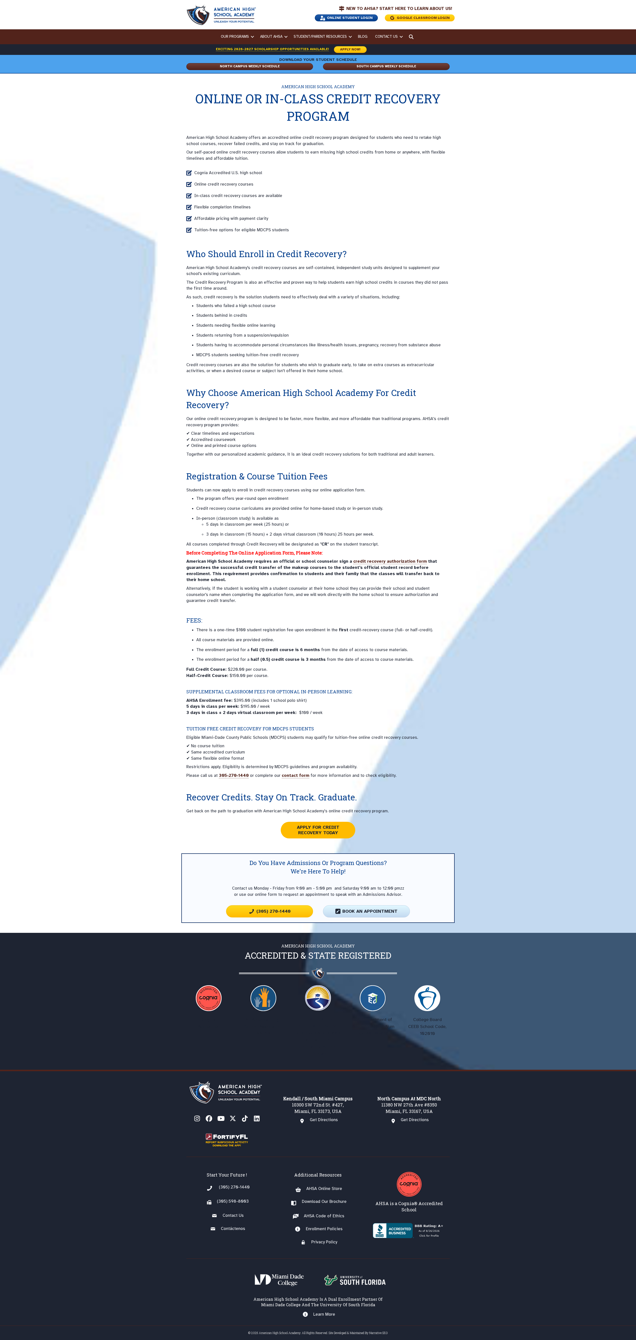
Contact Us (386, 36)
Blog (362, 36)
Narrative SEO (378, 1333)
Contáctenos (233, 1228)
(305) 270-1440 (234, 1187)
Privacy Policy (324, 1242)
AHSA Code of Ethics (324, 1216)
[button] (252, 37)
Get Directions (324, 1119)
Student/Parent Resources (320, 36)
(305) (222, 1201)
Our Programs (235, 36)
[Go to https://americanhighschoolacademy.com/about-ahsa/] (409, 1192)
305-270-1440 (234, 775)
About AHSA (271, 36)
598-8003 (238, 1201)
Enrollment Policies (324, 1228)
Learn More (324, 1314)
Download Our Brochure (324, 1201)
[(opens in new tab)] (226, 1139)
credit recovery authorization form (390, 561)
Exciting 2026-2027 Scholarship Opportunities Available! (272, 49)
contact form (295, 775)
